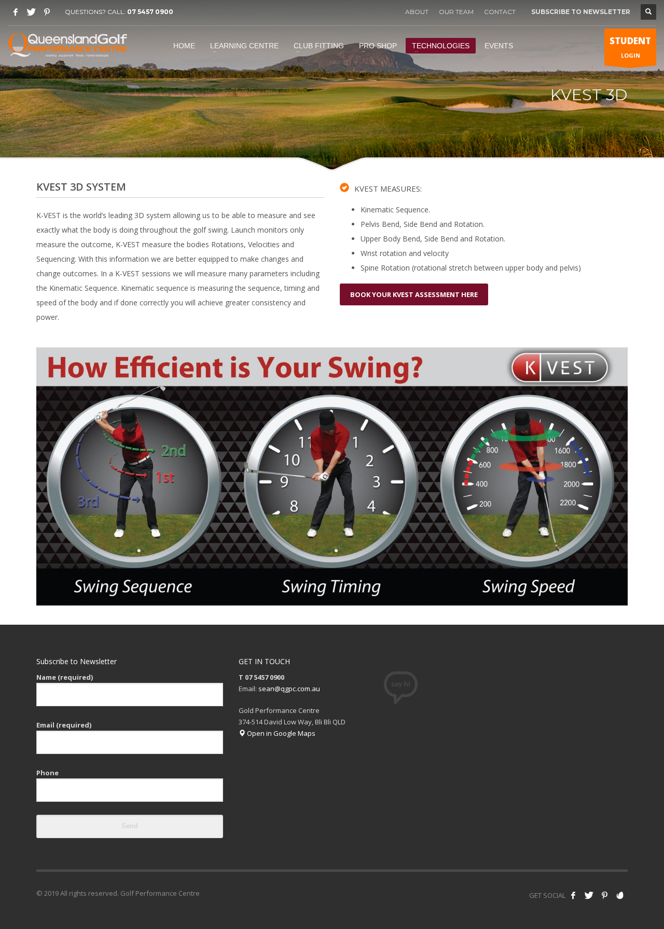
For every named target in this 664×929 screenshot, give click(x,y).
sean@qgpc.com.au (289, 688)
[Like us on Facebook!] (573, 895)
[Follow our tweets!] (589, 895)
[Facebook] (15, 12)
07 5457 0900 (150, 12)
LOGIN (630, 47)
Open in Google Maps (280, 733)
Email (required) (63, 725)
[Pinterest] (46, 12)
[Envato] (620, 895)
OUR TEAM (456, 12)
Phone (47, 772)
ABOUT (416, 12)
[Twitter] (31, 12)
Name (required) (64, 677)
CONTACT (500, 12)
